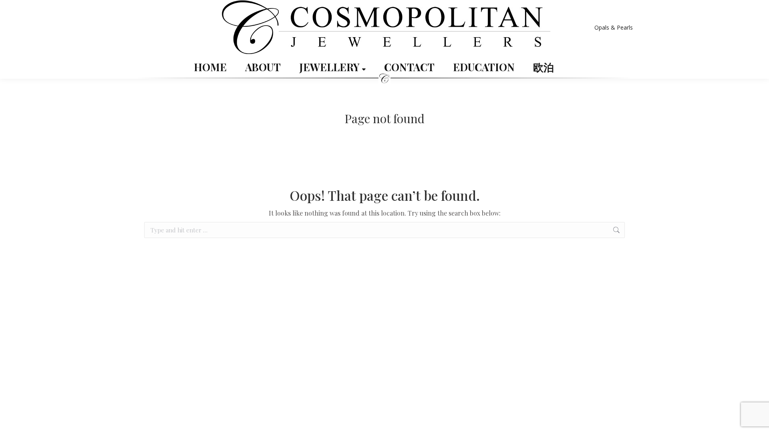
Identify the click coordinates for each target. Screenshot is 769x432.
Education (484, 67)
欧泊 (543, 67)
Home (210, 67)
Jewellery (330, 67)
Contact (409, 67)
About (263, 67)
